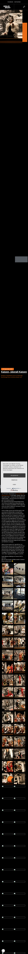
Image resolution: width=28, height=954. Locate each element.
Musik (17, 377)
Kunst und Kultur (12, 377)
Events (14, 375)
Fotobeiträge (19, 375)
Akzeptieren (14, 475)
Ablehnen (14, 480)
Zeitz (20, 377)
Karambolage (4, 377)
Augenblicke (9, 375)
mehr (14, 484)
